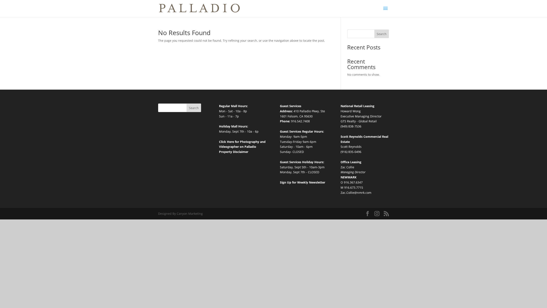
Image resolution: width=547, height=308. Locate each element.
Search (382, 34)
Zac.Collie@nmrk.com (356, 193)
